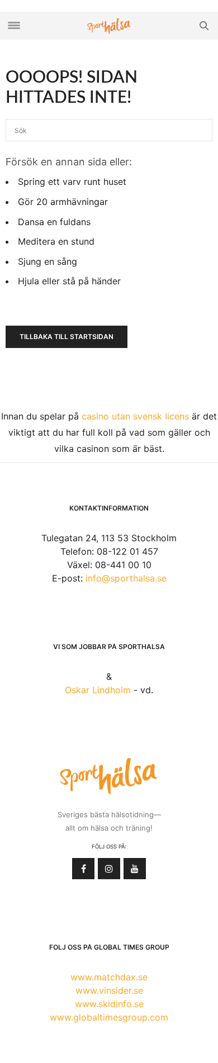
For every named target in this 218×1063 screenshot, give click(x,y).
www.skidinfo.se (109, 1003)
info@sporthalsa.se (126, 578)
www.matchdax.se (109, 977)
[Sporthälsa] (109, 26)
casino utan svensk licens (135, 416)
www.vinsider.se (109, 990)
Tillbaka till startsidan (66, 336)
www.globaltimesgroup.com (109, 1017)
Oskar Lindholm (98, 689)
